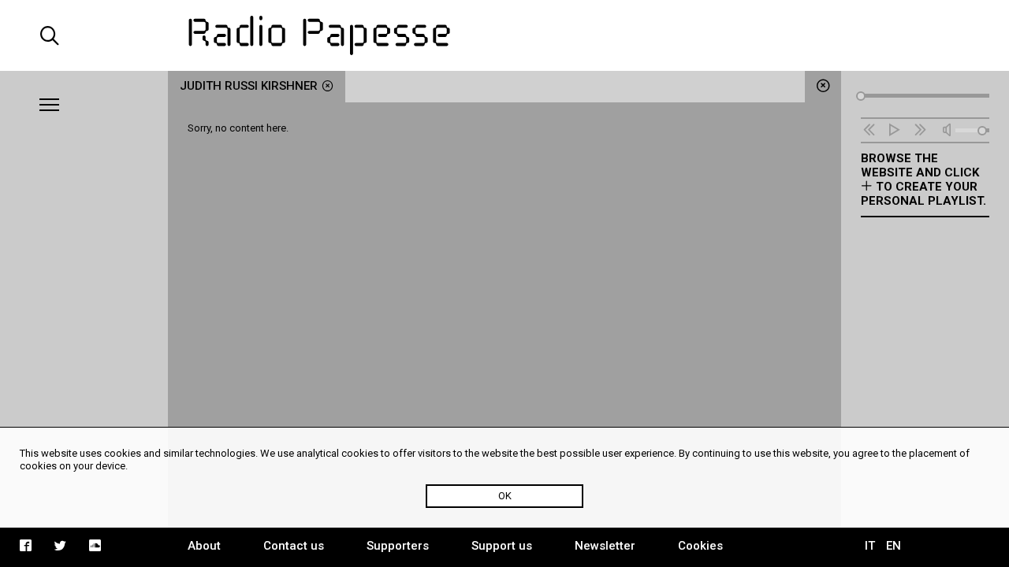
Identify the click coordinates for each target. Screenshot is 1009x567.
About (204, 546)
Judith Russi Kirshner (249, 86)
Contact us (293, 546)
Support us (501, 546)
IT (870, 546)
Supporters (398, 546)
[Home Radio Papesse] (504, 35)
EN (893, 546)
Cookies (700, 546)
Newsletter (605, 546)
